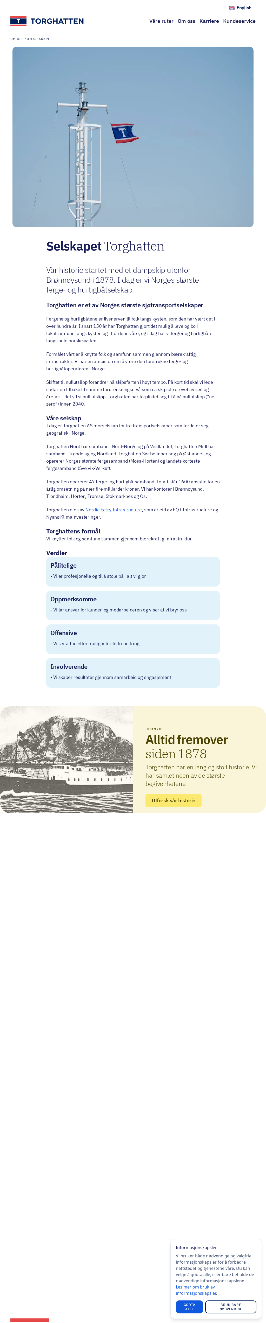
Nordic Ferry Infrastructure (113, 510)
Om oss (186, 20)
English (246, 9)
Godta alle (190, 1307)
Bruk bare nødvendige (231, 1307)
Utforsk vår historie (173, 800)
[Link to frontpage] (47, 21)
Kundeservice (239, 20)
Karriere (209, 20)
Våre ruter (161, 20)
